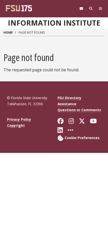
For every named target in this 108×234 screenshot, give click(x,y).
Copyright (16, 125)
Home (8, 32)
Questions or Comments (79, 109)
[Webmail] (81, 8)
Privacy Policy (19, 119)
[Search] (91, 8)
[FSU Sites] (100, 8)
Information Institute (54, 23)
